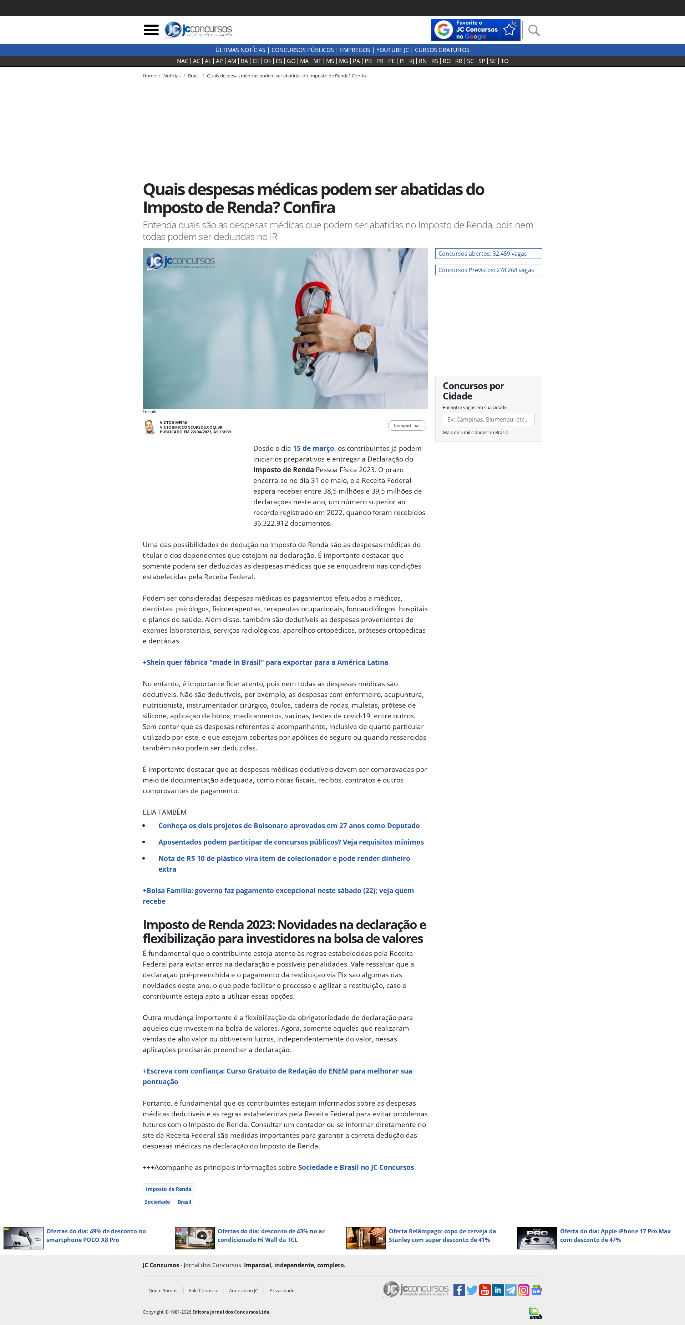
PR (380, 61)
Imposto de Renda (168, 1189)
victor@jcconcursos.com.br (191, 427)
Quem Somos (162, 1290)
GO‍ (291, 61)
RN (423, 61)
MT (317, 61)
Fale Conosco (203, 1290)
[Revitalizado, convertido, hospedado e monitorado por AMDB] (535, 1313)
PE (391, 61)
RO (447, 61)
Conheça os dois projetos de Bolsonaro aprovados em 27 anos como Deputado (289, 825)
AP (219, 61)
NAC (182, 61)
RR (458, 61)
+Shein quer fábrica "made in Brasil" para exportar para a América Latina (265, 662)
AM (232, 61)
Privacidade (282, 1290)
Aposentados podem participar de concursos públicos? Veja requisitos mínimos (291, 842)
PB (368, 61)
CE (256, 61)
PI (402, 61)
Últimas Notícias (240, 50)
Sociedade (157, 1201)
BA (244, 61)
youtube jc (392, 50)
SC (470, 61)
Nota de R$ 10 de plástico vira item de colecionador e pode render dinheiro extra (284, 863)
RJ (411, 61)
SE (493, 61)
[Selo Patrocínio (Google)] (476, 29)
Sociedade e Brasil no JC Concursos (356, 1167)
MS (330, 61)
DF (267, 61)
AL (208, 61)
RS (434, 61)
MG (343, 61)
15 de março (313, 448)
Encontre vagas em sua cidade (475, 407)
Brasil (184, 1201)
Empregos (355, 50)
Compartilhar (407, 425)
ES (279, 61)
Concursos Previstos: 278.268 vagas (486, 270)
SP (481, 61)
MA (304, 61)
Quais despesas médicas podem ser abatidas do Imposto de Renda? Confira (287, 75)
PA (356, 61)
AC (196, 61)
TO (504, 61)
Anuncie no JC (243, 1290)
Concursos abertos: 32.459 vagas (482, 254)
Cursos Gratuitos (442, 50)
